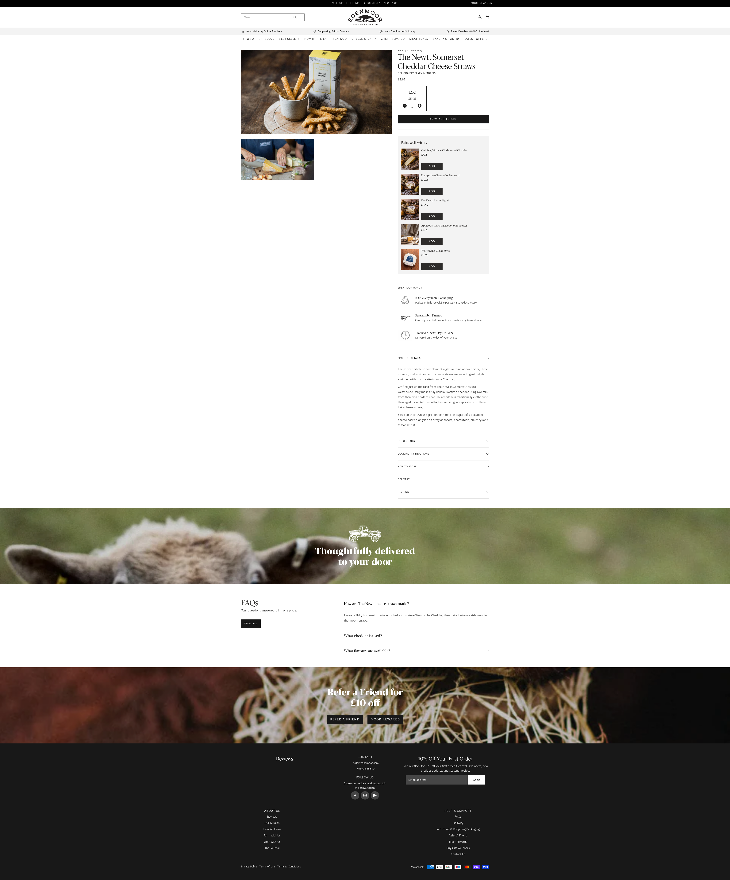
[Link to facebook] (355, 795)
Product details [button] (409, 358)
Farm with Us (272, 835)
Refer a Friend (345, 719)
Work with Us (272, 841)
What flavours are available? (367, 650)
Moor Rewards (385, 719)
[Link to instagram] (365, 795)
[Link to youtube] (375, 795)
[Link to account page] (479, 17)
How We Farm (272, 829)
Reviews (272, 816)
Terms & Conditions (289, 866)
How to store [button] (407, 466)
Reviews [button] (403, 492)
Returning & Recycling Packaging (458, 829)
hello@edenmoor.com (366, 763)
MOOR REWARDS (481, 3)
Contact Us (458, 854)
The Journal (272, 848)
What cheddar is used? (363, 635)
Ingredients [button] (406, 441)
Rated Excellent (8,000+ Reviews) (470, 31)
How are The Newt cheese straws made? (376, 603)
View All (250, 623)
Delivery (458, 823)
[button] (487, 17)
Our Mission (272, 823)
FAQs (458, 816)
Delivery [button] (404, 479)
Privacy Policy (249, 866)
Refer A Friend (458, 835)
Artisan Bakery (414, 51)
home (401, 51)
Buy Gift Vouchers (458, 848)
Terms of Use (267, 866)
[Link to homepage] (365, 17)
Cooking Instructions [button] (413, 454)
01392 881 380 (366, 768)
